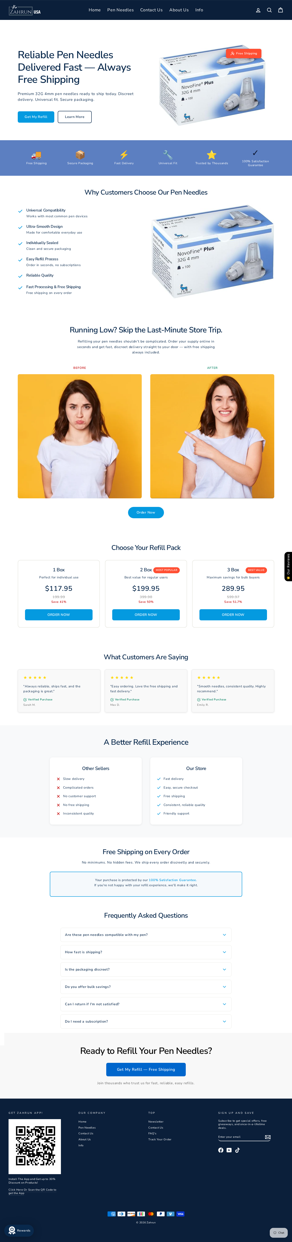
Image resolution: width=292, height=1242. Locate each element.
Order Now (146, 512)
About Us (179, 10)
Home (95, 10)
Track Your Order (160, 1139)
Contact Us (151, 10)
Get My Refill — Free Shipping (146, 1069)
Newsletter (156, 1122)
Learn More (75, 117)
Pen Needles (120, 10)
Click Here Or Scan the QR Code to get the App (32, 1191)
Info (199, 10)
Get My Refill (36, 117)
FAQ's (152, 1133)
